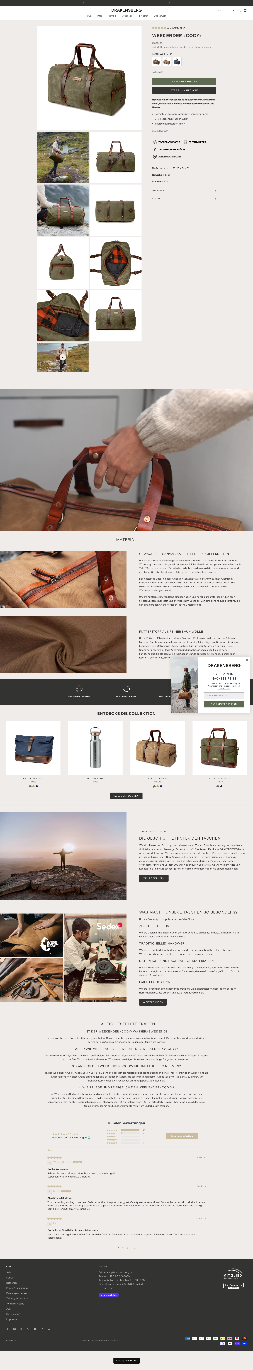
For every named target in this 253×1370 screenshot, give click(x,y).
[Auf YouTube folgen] (35, 1329)
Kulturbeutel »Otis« (33, 779)
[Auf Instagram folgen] (14, 1329)
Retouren (11, 1282)
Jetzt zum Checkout (184, 90)
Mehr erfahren (154, 878)
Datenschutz (13, 1314)
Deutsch (221, 10)
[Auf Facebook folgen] (7, 1329)
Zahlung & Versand (17, 1298)
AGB (8, 1308)
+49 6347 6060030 (119, 1276)
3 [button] (127, 1248)
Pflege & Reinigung (17, 1288)
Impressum (12, 1319)
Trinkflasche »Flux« (95, 779)
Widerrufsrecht (15, 1303)
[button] (159, 27)
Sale (89, 16)
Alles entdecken (126, 796)
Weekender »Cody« (157, 779)
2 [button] (122, 1248)
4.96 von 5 (72, 1134)
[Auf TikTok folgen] (42, 1329)
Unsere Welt (160, 16)
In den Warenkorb (184, 81)
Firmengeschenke (16, 1293)
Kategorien (127, 16)
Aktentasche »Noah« (219, 779)
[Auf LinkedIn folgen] (48, 1329)
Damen (100, 16)
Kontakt (10, 1277)
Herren (112, 16)
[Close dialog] (247, 660)
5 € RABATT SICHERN (224, 704)
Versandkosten (171, 47)
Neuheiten (143, 16)
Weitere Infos (153, 1002)
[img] (54, 1157)
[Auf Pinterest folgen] (28, 1329)
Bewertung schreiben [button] (182, 1136)
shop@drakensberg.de (119, 1272)
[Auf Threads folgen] (21, 1329)
